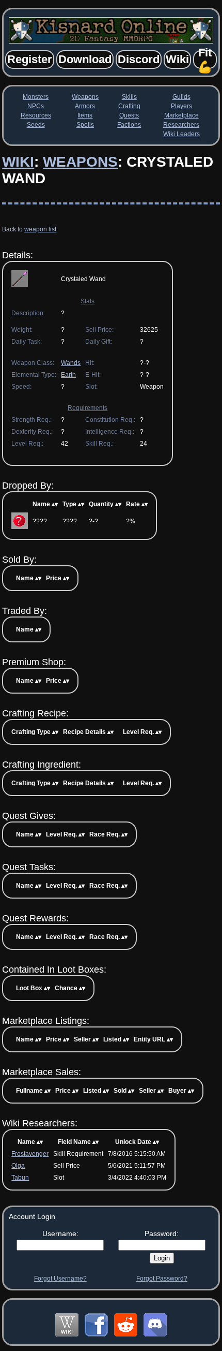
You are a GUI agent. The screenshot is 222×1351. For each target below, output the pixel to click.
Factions (129, 124)
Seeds (36, 124)
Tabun (20, 1177)
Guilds (181, 96)
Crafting (129, 106)
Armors (85, 106)
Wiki (18, 162)
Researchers (181, 124)
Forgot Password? (161, 1278)
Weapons (85, 96)
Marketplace (181, 115)
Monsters (36, 96)
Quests (129, 115)
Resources (36, 115)
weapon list (40, 229)
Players (181, 106)
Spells (85, 124)
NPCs (35, 106)
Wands (71, 362)
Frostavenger (30, 1153)
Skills (129, 96)
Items (84, 115)
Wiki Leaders (181, 134)
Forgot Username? (60, 1278)
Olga (18, 1165)
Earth (68, 374)
